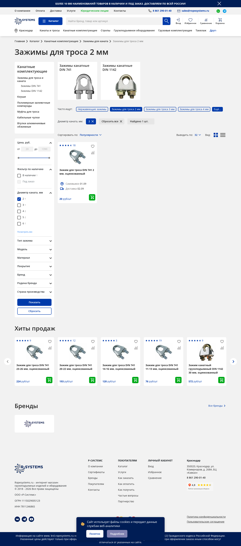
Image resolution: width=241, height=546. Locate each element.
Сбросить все (110, 121)
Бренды (93, 478)
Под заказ (28, 181)
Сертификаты (96, 472)
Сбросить (34, 311)
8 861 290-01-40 (196, 477)
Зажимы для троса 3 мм (160, 109)
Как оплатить (126, 484)
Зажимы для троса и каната (30, 79)
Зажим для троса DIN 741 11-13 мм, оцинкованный (162, 367)
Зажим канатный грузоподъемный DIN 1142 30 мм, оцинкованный (206, 368)
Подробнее (117, 533)
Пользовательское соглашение (205, 521)
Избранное (155, 472)
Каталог (123, 466)
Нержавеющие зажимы (92, 109)
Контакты (120, 10)
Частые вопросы (128, 495)
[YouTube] (31, 519)
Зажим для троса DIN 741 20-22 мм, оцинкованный (75, 367)
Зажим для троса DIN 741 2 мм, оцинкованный (76, 171)
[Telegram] (24, 519)
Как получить (126, 489)
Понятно (94, 533)
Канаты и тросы (50, 30)
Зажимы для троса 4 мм (194, 109)
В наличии (30, 175)
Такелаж (201, 30)
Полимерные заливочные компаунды (33, 104)
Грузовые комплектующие (175, 30)
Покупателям (96, 484)
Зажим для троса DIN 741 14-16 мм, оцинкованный (119, 367)
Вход (151, 466)
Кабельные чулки (28, 117)
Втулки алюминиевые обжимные (31, 125)
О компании (22, 10)
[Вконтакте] (17, 519)
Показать (34, 302)
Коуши (21, 96)
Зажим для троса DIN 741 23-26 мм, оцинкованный (32, 367)
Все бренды (215, 405)
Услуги (71, 10)
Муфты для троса (28, 111)
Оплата (40, 10)
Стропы (105, 30)
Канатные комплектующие (80, 30)
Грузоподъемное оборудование (134, 30)
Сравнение (155, 478)
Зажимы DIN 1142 (31, 90)
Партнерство (126, 501)
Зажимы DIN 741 (31, 86)
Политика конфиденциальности (206, 516)
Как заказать (126, 478)
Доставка (56, 10)
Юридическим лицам (95, 10)
